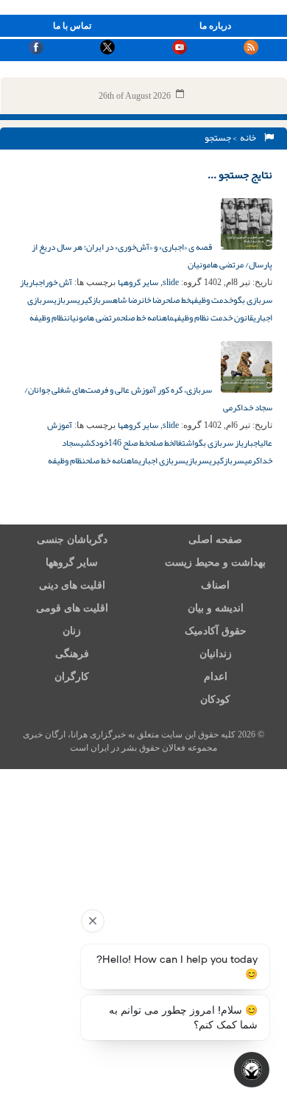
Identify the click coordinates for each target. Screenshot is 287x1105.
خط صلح (178, 300)
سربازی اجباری (161, 460)
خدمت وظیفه (212, 300)
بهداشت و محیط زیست (215, 562)
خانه (249, 137)
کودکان (215, 699)
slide (171, 282)
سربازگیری (95, 300)
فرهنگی (72, 653)
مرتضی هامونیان (94, 317)
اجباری (35, 282)
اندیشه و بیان (216, 608)
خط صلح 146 (128, 443)
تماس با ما (72, 26)
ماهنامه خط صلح (147, 317)
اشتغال (184, 443)
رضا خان (153, 300)
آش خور (58, 282)
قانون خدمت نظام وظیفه (213, 317)
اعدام (215, 676)
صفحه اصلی (215, 539)
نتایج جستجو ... (240, 175)
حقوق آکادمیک (216, 630)
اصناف (215, 585)
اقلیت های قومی (72, 608)
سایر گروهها (138, 282)
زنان (72, 630)
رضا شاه (127, 300)
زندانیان (215, 653)
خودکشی (94, 443)
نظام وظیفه (48, 317)
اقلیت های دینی (72, 585)
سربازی (65, 300)
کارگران (71, 676)
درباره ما (215, 26)
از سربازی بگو (217, 443)
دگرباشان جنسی (72, 539)
